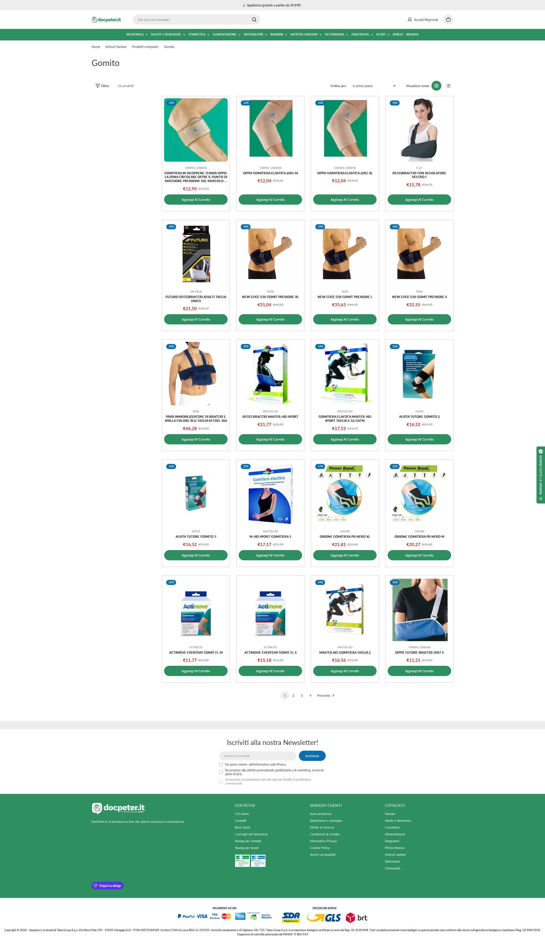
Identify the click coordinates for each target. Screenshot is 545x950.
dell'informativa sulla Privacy (267, 764)
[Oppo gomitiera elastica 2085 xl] (345, 130)
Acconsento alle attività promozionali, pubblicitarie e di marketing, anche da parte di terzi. (274, 772)
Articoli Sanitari (116, 46)
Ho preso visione (255, 764)
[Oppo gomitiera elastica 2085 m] (270, 130)
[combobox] (196, 19)
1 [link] (285, 695)
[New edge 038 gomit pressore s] (419, 253)
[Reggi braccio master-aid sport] (270, 373)
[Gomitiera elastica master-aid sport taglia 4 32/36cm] (345, 373)
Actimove (195, 647)
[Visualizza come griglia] (436, 86)
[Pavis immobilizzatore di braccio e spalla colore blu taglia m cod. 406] (196, 373)
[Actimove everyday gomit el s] (270, 609)
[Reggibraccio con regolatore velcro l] (419, 130)
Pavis (270, 291)
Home (96, 46)
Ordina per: (338, 86)
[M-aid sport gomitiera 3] (270, 493)
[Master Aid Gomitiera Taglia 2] (345, 609)
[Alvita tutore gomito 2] (419, 373)
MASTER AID (270, 411)
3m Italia (196, 291)
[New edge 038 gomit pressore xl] (270, 253)
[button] (540, 475)
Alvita (419, 411)
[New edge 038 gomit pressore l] (345, 253)
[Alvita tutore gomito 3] (196, 493)
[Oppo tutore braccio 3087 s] (419, 609)
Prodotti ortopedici (145, 46)
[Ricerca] (254, 19)
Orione (345, 531)
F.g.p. (419, 168)
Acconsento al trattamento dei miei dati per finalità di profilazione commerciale (268, 781)
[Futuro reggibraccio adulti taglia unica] (196, 253)
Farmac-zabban (196, 168)
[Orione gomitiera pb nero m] (419, 493)
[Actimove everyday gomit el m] (196, 609)
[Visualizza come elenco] (448, 86)
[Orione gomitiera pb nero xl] (345, 493)
